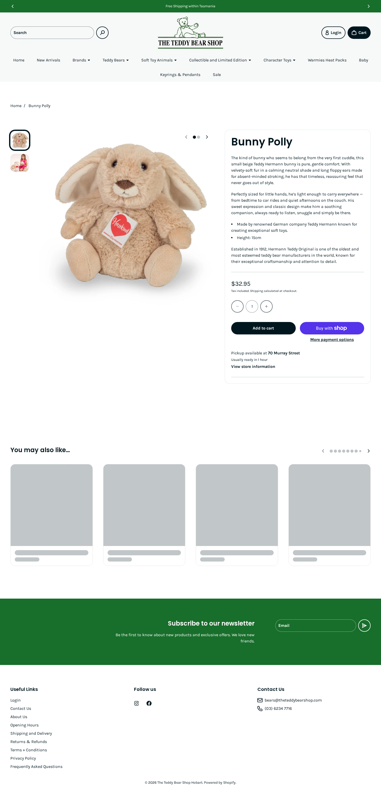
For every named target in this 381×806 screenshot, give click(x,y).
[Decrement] (237, 306)
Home (18, 60)
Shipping (256, 291)
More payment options (332, 339)
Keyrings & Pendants (180, 74)
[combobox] (52, 32)
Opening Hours (24, 725)
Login (15, 700)
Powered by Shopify (220, 782)
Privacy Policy (23, 758)
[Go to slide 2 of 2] (19, 163)
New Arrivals (48, 60)
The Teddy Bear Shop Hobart (179, 782)
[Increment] (266, 306)
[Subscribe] (364, 625)
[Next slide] (368, 6)
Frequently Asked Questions (36, 766)
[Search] (102, 32)
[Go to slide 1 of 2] (19, 140)
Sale (217, 74)
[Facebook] (149, 703)
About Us (18, 716)
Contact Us (20, 708)
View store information (253, 366)
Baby (363, 60)
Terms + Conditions (28, 749)
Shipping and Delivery (31, 733)
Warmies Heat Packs (327, 60)
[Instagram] (136, 703)
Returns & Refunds (28, 741)
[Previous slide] (12, 6)
